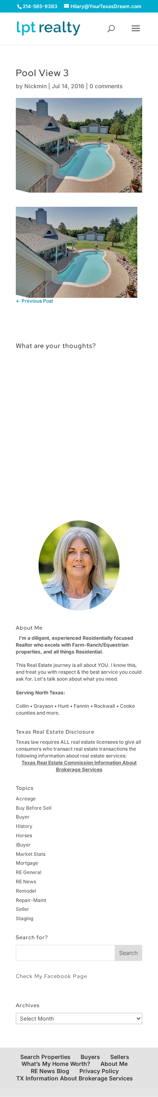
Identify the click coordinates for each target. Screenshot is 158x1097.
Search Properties (45, 1056)
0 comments (106, 86)
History (24, 826)
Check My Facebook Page (51, 976)
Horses (24, 835)
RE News (26, 881)
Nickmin (35, 86)
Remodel (26, 891)
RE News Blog (50, 1070)
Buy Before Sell (33, 808)
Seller (22, 909)
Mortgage (27, 863)
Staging (24, 918)
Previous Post (34, 301)
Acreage (26, 799)
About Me (114, 1063)
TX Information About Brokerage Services (74, 1078)
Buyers (90, 1056)
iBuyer (23, 845)
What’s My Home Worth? (55, 1063)
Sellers (119, 1056)
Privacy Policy (99, 1070)
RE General (28, 872)
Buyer (23, 817)
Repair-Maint (31, 900)
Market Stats (30, 854)
